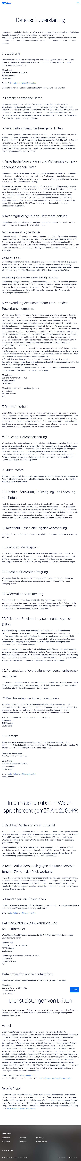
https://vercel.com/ (27, 1075)
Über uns (22, 1142)
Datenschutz (73, 1158)
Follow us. (6, 1150)
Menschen (6, 1142)
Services (22, 1138)
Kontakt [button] (74, 990)
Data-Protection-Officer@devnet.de (22, 83)
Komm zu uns (41, 1142)
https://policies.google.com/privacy (21, 1108)
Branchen (6, 1138)
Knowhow (40, 1138)
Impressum (62, 1158)
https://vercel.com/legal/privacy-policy (55, 1078)
